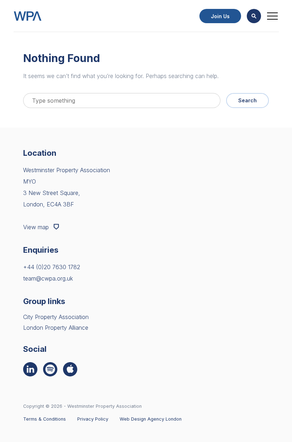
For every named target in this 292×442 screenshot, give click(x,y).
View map (37, 227)
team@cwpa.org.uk (48, 278)
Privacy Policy (92, 419)
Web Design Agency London (151, 419)
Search (247, 100)
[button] (254, 16)
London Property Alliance (55, 327)
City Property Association (56, 316)
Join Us (220, 16)
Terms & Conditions (44, 419)
